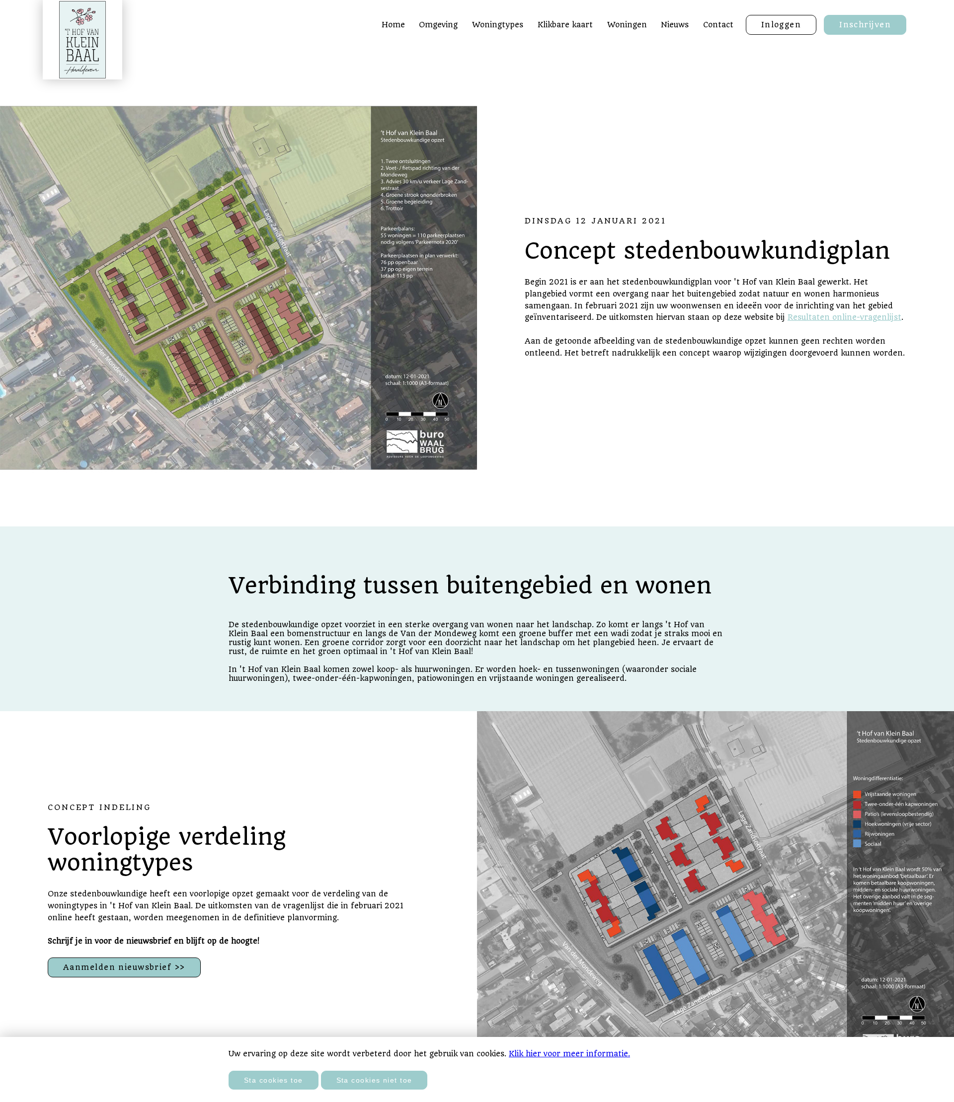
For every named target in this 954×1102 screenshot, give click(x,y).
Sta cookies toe (273, 1080)
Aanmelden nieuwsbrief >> (124, 967)
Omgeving (438, 24)
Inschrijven (865, 24)
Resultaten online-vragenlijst (844, 317)
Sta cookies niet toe (374, 1080)
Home (393, 24)
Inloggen (781, 24)
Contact (718, 24)
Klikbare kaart (565, 24)
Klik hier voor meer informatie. (569, 1053)
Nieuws (675, 24)
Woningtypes (497, 24)
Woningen (627, 24)
